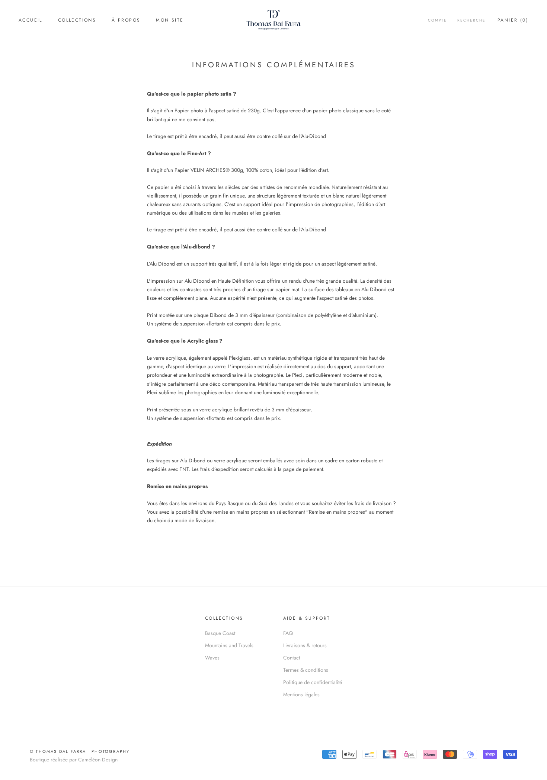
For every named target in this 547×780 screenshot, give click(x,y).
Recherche (471, 20)
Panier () (513, 20)
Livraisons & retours (305, 645)
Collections (77, 20)
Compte (437, 20)
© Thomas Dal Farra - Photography (79, 751)
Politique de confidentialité (312, 682)
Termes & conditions (305, 670)
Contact (291, 657)
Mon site (169, 20)
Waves (212, 657)
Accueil (30, 20)
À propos (126, 20)
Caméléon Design (98, 759)
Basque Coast (220, 633)
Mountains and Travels (229, 645)
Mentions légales (301, 694)
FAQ (288, 633)
